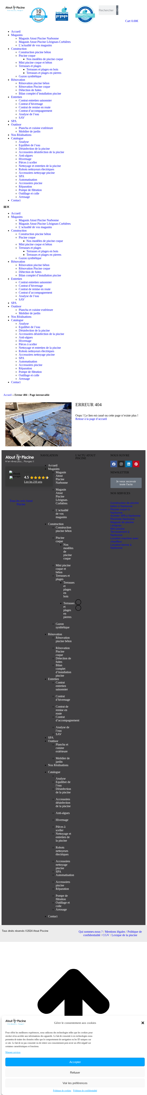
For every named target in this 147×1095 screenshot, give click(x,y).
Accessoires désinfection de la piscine (41, 152)
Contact (15, 200)
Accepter (75, 1062)
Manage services (12, 1052)
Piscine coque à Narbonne (120, 511)
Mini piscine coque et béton (35, 62)
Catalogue (17, 138)
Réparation (25, 186)
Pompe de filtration (30, 190)
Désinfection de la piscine (34, 148)
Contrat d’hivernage (31, 103)
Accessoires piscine (30, 183)
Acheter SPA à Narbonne (125, 515)
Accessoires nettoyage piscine (37, 172)
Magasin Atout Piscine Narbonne (39, 38)
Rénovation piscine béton (34, 83)
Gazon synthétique (30, 76)
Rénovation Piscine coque (34, 86)
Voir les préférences (75, 1083)
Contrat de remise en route (35, 107)
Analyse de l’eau (29, 114)
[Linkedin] (128, 464)
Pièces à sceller (28, 162)
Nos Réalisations (21, 134)
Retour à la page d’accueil (91, 419)
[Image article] (91, 493)
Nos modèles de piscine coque (44, 59)
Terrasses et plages (30, 66)
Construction (19, 48)
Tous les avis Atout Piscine (21, 502)
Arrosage (24, 196)
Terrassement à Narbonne (119, 533)
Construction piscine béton (35, 52)
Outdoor (16, 124)
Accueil (15, 31)
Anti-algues (26, 155)
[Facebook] (113, 464)
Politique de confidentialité (85, 1090)
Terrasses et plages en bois (42, 69)
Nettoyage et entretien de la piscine (40, 165)
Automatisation (28, 179)
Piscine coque (27, 55)
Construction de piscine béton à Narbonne (124, 504)
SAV (22, 117)
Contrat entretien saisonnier (35, 100)
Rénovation (18, 79)
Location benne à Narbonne (120, 546)
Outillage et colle (29, 193)
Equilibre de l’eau (29, 145)
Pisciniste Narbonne (122, 518)
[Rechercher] (117, 10)
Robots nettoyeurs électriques (36, 169)
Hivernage (25, 159)
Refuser (75, 1072)
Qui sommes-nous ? (91, 931)
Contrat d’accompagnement (35, 110)
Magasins (17, 35)
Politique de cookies (62, 1090)
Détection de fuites (30, 90)
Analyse (24, 141)
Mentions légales (115, 931)
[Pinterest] (136, 464)
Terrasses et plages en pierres (43, 72)
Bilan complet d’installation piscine (40, 93)
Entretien (16, 97)
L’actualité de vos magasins (35, 45)
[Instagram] (121, 464)
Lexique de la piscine (124, 935)
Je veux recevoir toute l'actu (126, 483)
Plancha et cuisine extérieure (36, 128)
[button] (143, 1023)
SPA (14, 121)
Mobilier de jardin (29, 131)
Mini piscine (117, 528)
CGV (106, 935)
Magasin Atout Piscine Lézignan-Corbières (45, 41)
